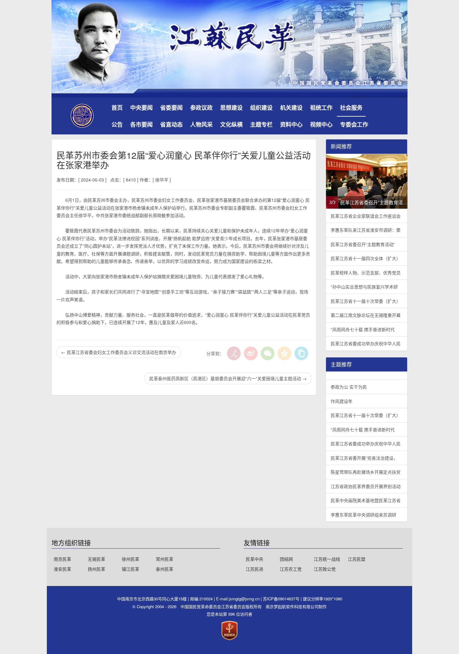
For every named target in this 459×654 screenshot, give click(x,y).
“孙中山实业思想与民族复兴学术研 (364, 286)
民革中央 (254, 559)
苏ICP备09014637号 (282, 599)
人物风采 (201, 124)
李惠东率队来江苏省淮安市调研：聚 (366, 230)
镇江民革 (130, 569)
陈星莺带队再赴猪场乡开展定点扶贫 (366, 472)
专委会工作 (354, 124)
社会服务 (351, 108)
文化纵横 (231, 124)
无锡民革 (96, 559)
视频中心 (321, 124)
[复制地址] (301, 353)
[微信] (267, 353)
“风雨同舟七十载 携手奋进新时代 (363, 329)
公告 (117, 124)
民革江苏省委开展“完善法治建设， (364, 458)
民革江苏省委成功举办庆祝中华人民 (366, 343)
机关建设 (291, 108)
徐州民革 (130, 559)
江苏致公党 (325, 569)
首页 (117, 108)
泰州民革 (164, 569)
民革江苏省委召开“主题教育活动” (363, 244)
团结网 (286, 559)
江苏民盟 (356, 559)
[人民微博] (234, 353)
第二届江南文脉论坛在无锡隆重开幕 (366, 315)
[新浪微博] (251, 353)
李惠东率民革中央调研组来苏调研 (363, 514)
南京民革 (62, 559)
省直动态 (171, 124)
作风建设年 (342, 401)
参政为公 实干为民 (349, 387)
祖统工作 (321, 108)
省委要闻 (171, 108)
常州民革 (164, 559)
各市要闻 (141, 124)
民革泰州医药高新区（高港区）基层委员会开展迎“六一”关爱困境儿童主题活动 (228, 378)
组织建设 (261, 108)
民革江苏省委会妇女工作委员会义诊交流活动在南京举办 (118, 352)
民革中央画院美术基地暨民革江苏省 (366, 500)
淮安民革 (62, 569)
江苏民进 (254, 569)
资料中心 (291, 124)
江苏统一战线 (327, 559)
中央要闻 (141, 108)
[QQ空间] (284, 353)
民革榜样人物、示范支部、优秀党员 (366, 272)
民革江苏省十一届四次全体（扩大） (366, 258)
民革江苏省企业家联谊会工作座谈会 (366, 216)
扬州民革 (96, 569)
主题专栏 (261, 124)
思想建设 (231, 108)
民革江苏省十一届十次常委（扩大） (366, 301)
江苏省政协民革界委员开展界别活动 (366, 486)
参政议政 (201, 108)
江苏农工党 (291, 569)
